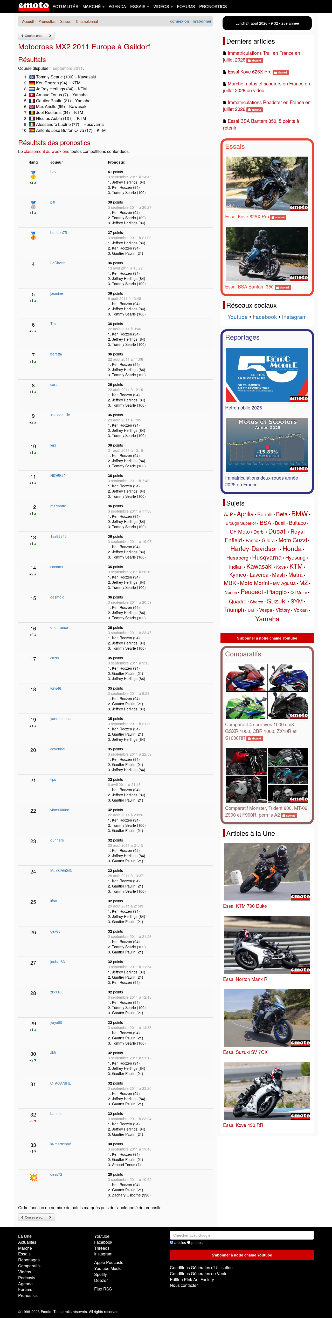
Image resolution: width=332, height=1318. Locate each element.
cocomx (56, 566)
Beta (282, 514)
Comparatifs (243, 653)
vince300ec (59, 809)
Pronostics (213, 6)
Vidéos (24, 1272)
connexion (179, 21)
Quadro (237, 601)
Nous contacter (184, 1285)
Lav (53, 171)
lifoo (53, 900)
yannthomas (60, 718)
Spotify (100, 1274)
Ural (251, 610)
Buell (280, 522)
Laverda (259, 574)
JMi (53, 1052)
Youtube (237, 316)
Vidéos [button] (161, 6)
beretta (56, 354)
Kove (281, 567)
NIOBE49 (58, 475)
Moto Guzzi (293, 540)
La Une (25, 1236)
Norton (231, 592)
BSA (265, 522)
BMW (299, 513)
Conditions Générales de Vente (198, 1273)
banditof (57, 1113)
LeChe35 (57, 262)
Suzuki (277, 600)
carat (54, 384)
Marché (25, 1248)
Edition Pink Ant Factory (192, 1279)
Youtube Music (107, 1268)
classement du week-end (47, 151)
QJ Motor (298, 592)
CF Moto (240, 531)
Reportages (242, 336)
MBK (230, 583)
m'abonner (202, 21)
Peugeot (252, 591)
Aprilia (245, 513)
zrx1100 (57, 991)
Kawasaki (259, 565)
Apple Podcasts (108, 1262)
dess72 (56, 1174)
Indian (236, 566)
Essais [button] (138, 6)
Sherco (256, 602)
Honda (292, 548)
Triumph (234, 609)
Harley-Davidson (254, 548)
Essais (235, 146)
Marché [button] (92, 6)
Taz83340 (58, 536)
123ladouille (60, 414)
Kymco (237, 574)
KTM (296, 565)
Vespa (265, 609)
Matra (295, 574)
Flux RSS (103, 1289)
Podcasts (26, 1278)
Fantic (252, 540)
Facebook (265, 316)
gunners (57, 840)
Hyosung (295, 557)
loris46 (55, 688)
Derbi (259, 531)
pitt (52, 202)
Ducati (277, 530)
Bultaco (297, 522)
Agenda (117, 6)
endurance (59, 627)
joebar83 (57, 961)
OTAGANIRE (60, 1083)
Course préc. (33, 35)
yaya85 (56, 1022)
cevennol (57, 748)
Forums (186, 6)
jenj (53, 445)
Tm (53, 323)
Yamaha (267, 618)
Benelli (264, 513)
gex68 (55, 931)
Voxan (301, 609)
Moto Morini (254, 583)
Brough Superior (241, 523)
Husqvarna (267, 557)
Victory (283, 609)
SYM (296, 601)
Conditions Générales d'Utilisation (201, 1267)
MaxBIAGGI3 (61, 870)
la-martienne (60, 1143)
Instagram (294, 316)
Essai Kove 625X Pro (250, 71)
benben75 (58, 232)
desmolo (57, 597)
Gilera (268, 539)
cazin (54, 657)
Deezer (101, 1280)
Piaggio (277, 591)
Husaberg (237, 557)
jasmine (56, 293)
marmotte (58, 505)
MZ (303, 582)
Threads (101, 1248)
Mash (278, 574)
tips (53, 779)
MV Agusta (284, 583)
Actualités (65, 6)
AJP (228, 513)
